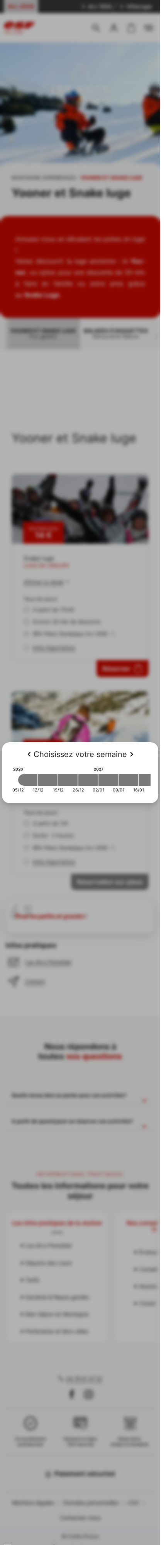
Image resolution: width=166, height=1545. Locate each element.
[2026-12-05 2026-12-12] (27, 780)
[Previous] (29, 754)
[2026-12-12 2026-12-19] (48, 780)
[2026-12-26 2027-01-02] (88, 780)
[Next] (132, 754)
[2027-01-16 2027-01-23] (148, 780)
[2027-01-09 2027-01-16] (128, 780)
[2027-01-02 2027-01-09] (108, 780)
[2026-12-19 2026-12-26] (68, 780)
